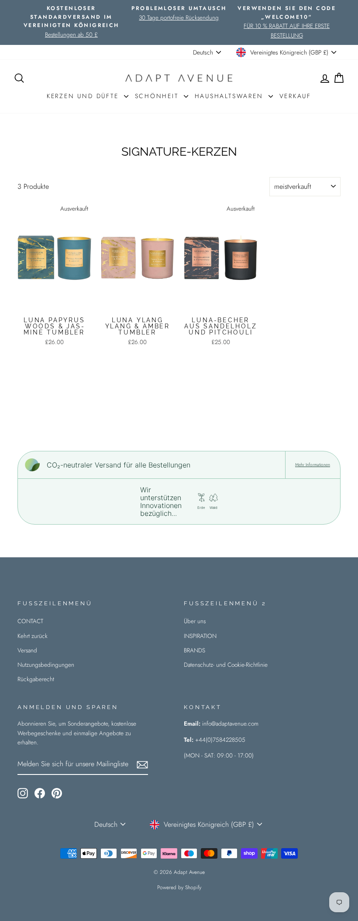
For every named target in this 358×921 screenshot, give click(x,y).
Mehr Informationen (312, 465)
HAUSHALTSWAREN (230, 96)
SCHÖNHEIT (158, 96)
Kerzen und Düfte (84, 96)
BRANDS (194, 650)
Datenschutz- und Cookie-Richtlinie (226, 664)
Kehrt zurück (32, 635)
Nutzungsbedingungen (45, 664)
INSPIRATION (200, 635)
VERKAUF (295, 96)
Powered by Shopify (179, 887)
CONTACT (30, 621)
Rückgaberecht (35, 679)
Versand (27, 650)
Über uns (195, 621)
